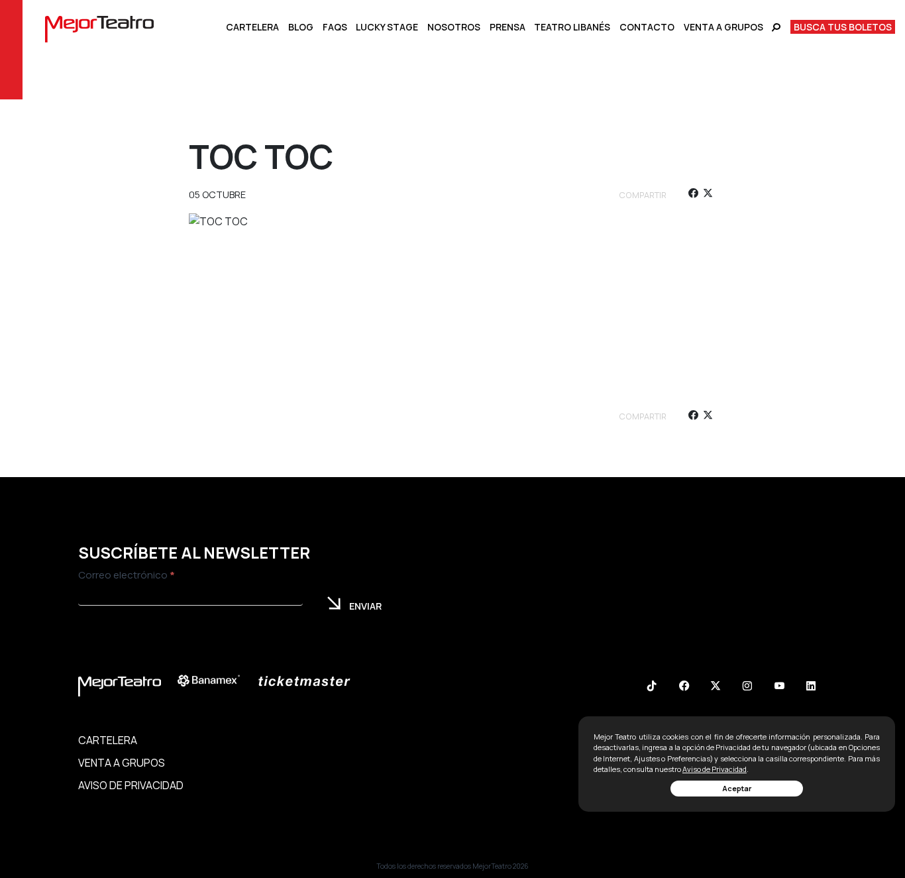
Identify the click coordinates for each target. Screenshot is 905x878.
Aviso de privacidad (131, 785)
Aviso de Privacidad (714, 769)
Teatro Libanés (572, 27)
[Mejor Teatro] (99, 28)
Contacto (646, 27)
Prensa (507, 27)
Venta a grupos (723, 27)
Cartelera (252, 27)
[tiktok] (652, 687)
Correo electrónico (126, 575)
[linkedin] (811, 687)
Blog (300, 27)
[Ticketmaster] (310, 680)
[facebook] (693, 195)
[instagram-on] (747, 687)
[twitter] (708, 195)
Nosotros (453, 27)
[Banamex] (215, 680)
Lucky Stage (387, 27)
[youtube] (779, 687)
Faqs (335, 27)
